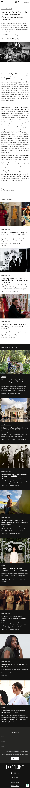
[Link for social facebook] (11, 773)
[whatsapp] (15, 39)
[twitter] (13, 39)
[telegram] (18, 39)
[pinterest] (8, 39)
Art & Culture (6, 9)
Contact (15, 780)
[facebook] (5, 39)
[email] (2, 39)
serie (12, 191)
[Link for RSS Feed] (18, 773)
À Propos (15, 777)
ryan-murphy (5, 191)
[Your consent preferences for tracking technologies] (27, 785)
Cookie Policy (15, 785)
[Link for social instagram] (15, 773)
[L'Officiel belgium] (15, 2)
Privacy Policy (24, 754)
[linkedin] (10, 39)
